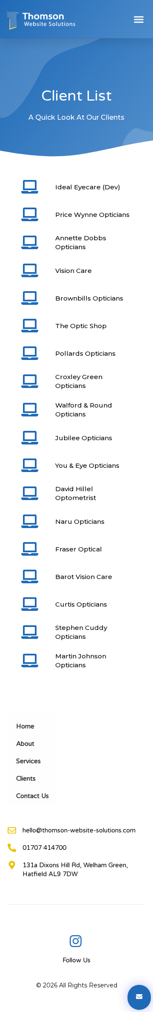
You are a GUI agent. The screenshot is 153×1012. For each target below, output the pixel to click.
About (25, 744)
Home (25, 726)
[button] (139, 19)
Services (28, 761)
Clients (26, 778)
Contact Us (32, 796)
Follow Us (76, 960)
